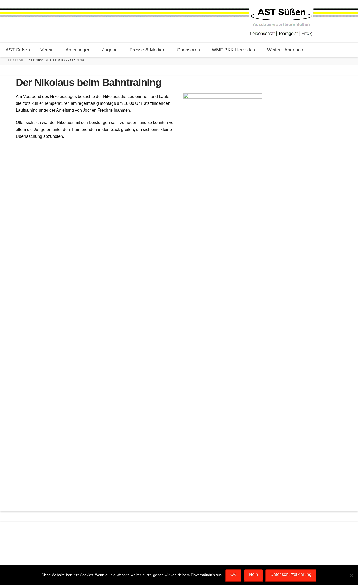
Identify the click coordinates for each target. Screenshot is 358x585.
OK (233, 574)
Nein (253, 574)
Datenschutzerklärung (290, 574)
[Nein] (351, 575)
